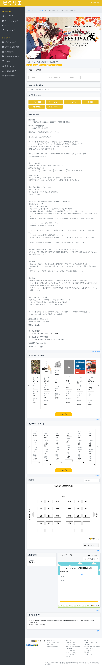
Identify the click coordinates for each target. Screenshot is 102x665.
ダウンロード (94, 555)
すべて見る (63, 414)
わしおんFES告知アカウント (37, 89)
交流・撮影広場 (54, 78)
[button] (28, 3)
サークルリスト (72, 102)
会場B (72, 78)
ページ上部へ (97, 351)
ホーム (28, 10)
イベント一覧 (38, 10)
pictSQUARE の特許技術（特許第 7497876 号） (65, 663)
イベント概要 (36, 102)
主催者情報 (37, 107)
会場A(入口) (36, 78)
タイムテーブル (54, 107)
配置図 (90, 102)
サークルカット (54, 102)
